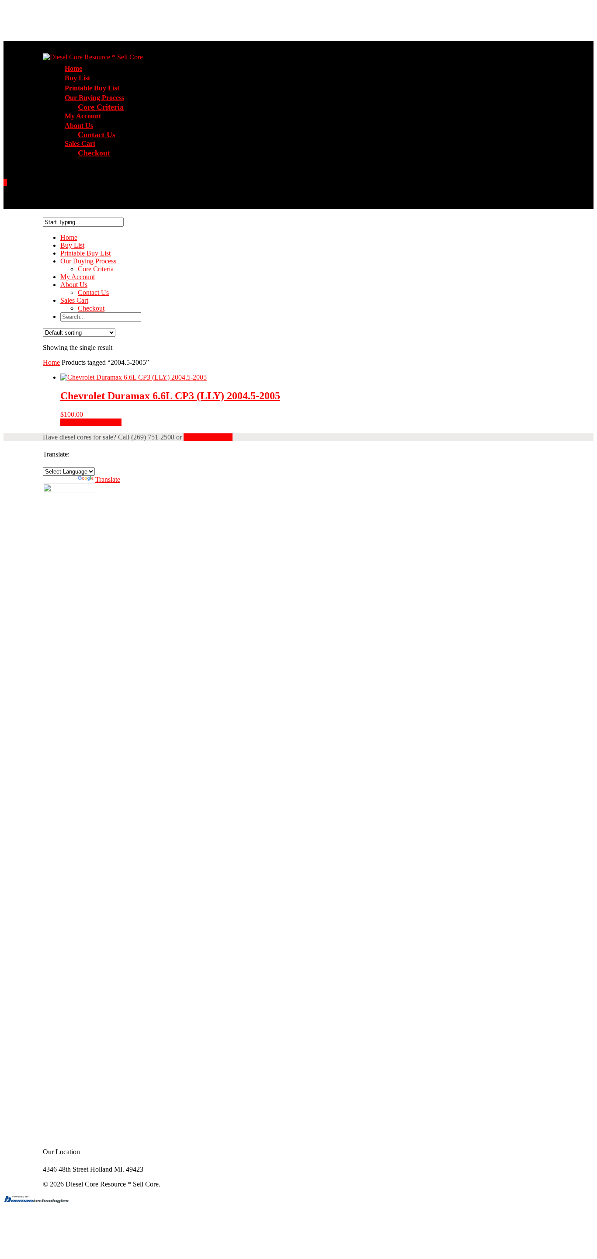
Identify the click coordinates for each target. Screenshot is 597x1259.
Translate (107, 479)
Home (68, 237)
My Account (77, 276)
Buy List (72, 245)
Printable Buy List (85, 253)
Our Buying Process (88, 261)
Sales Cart (74, 300)
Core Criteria (101, 107)
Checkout (94, 153)
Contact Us (96, 134)
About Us (73, 284)
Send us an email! (208, 437)
